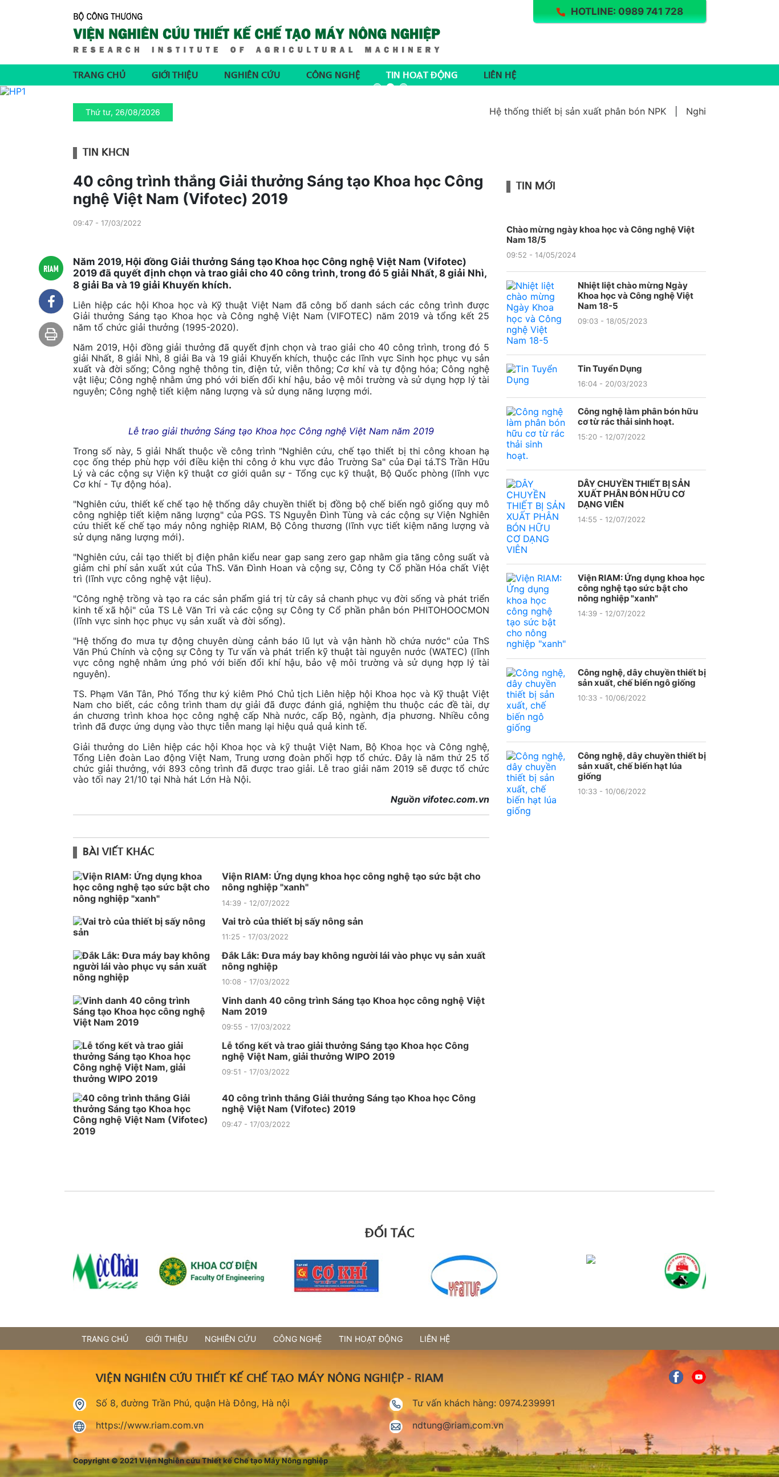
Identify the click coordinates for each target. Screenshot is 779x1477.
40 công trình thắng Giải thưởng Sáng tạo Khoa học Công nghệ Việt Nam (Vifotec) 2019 (349, 1103)
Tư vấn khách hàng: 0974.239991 (483, 1403)
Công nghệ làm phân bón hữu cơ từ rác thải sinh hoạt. (638, 416)
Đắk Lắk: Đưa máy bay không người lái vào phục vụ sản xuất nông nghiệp (353, 961)
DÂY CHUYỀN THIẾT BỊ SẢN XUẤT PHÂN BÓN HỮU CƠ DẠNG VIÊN (634, 494)
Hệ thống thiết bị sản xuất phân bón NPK (558, 111)
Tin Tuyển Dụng (610, 369)
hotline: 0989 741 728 (627, 11)
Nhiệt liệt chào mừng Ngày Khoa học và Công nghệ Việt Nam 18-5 (635, 295)
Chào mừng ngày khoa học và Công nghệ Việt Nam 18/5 (600, 234)
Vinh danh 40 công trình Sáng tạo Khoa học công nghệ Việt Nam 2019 (353, 1006)
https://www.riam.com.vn (150, 1425)
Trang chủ (99, 74)
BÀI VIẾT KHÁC (118, 850)
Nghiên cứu (252, 74)
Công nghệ (333, 74)
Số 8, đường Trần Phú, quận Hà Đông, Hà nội (193, 1403)
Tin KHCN (106, 151)
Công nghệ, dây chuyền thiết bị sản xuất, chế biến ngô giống (642, 678)
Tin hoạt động (422, 74)
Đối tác (389, 1231)
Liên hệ (500, 74)
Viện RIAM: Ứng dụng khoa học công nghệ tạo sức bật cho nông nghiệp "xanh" (351, 881)
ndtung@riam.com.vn (458, 1425)
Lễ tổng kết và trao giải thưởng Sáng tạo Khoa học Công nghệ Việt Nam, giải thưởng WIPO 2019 (345, 1051)
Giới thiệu (175, 74)
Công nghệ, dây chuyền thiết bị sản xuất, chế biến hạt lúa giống (642, 766)
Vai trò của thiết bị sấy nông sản (292, 921)
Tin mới (535, 185)
